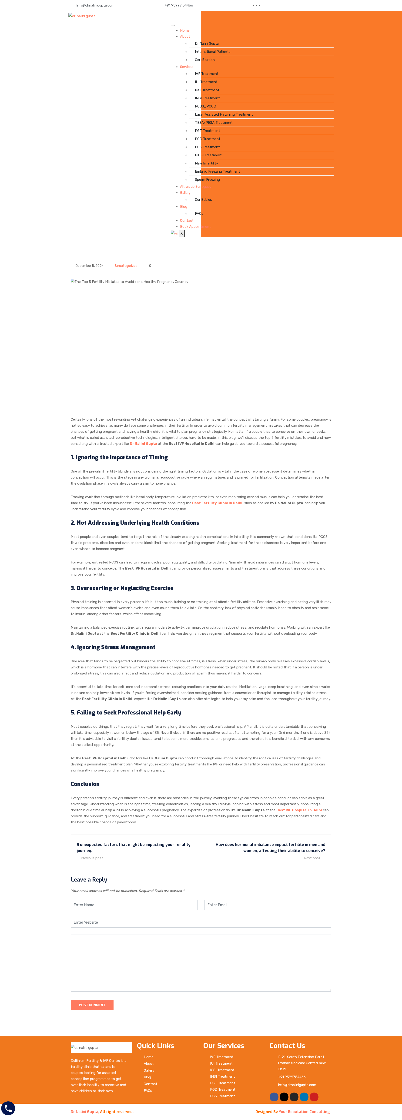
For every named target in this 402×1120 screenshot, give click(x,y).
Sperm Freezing (207, 180)
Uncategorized (126, 266)
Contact (187, 220)
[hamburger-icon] (172, 25)
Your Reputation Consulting (304, 1111)
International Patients (213, 52)
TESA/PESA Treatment (214, 123)
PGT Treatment (207, 131)
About (185, 36)
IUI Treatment (206, 82)
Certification (205, 60)
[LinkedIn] (261, 5)
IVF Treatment (206, 74)
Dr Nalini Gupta (207, 43)
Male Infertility (206, 163)
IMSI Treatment (207, 98)
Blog (183, 207)
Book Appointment (195, 227)
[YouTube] (263, 5)
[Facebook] (258, 5)
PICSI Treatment (208, 155)
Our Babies (203, 200)
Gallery (185, 193)
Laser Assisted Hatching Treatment (224, 114)
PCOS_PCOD (205, 106)
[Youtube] (314, 1097)
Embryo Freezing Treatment (217, 171)
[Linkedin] (304, 1097)
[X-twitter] (284, 1097)
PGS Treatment (207, 147)
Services (186, 67)
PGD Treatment (207, 139)
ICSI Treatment (207, 90)
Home (185, 30)
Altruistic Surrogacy (195, 186)
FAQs (199, 213)
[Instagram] (294, 1097)
